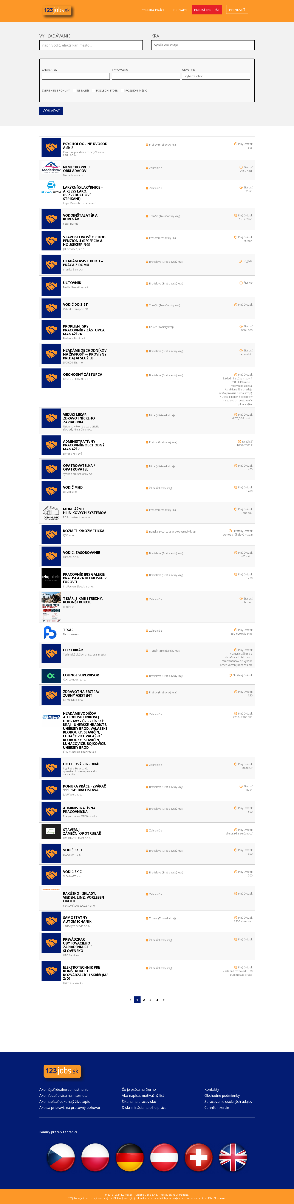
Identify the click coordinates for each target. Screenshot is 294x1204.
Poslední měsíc (136, 90)
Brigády (180, 10)
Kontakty (211, 1089)
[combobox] (203, 45)
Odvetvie (188, 69)
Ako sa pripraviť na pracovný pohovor (70, 1107)
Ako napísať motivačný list (143, 1095)
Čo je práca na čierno (139, 1089)
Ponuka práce (153, 10)
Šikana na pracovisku (139, 1101)
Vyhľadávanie (55, 36)
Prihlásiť (237, 9)
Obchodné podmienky (222, 1095)
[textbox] (204, 45)
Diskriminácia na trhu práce (144, 1107)
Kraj (156, 36)
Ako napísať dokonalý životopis (64, 1101)
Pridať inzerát (207, 10)
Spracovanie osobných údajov (228, 1101)
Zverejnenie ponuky (56, 90)
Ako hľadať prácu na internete (63, 1095)
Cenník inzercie (216, 1107)
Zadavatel (49, 69)
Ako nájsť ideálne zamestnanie (63, 1089)
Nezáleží (83, 90)
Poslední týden (107, 90)
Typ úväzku (120, 69)
